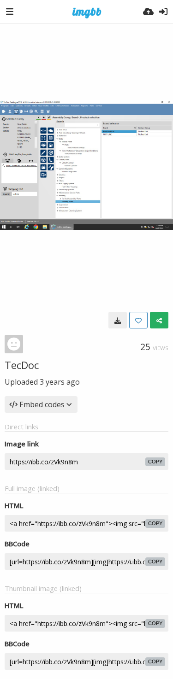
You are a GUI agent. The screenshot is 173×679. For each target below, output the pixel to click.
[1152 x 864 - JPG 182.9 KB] (117, 320)
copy (155, 461)
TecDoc (22, 365)
